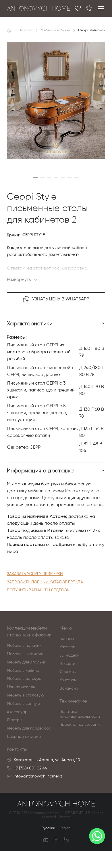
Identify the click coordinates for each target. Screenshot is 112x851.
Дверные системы (24, 737)
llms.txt (64, 817)
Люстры (14, 720)
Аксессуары (18, 712)
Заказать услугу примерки (35, 574)
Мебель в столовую (25, 695)
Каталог (67, 647)
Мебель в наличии (24, 646)
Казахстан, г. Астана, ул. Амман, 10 (47, 760)
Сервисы (67, 672)
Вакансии (68, 688)
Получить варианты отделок (38, 590)
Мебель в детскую (24, 679)
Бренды (66, 639)
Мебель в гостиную (25, 654)
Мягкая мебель (21, 687)
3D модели (69, 655)
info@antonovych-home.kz (38, 776)
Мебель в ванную (23, 704)
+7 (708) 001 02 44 (30, 768)
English (65, 828)
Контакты (68, 680)
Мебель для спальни (26, 662)
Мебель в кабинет (24, 671)
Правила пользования (80, 725)
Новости (67, 664)
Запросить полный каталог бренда (45, 582)
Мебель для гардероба (29, 728)
